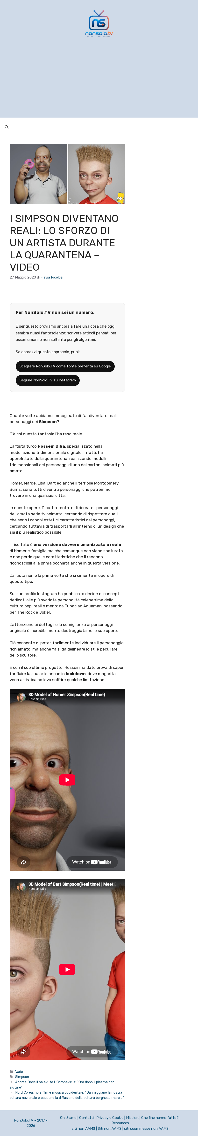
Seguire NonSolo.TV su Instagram (48, 380)
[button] (6, 127)
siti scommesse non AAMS (146, 1128)
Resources (120, 1123)
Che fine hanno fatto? (160, 1118)
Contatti (86, 1118)
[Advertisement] (99, 84)
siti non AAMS (83, 1128)
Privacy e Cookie (109, 1118)
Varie (19, 1072)
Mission (132, 1118)
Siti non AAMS (109, 1128)
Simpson (22, 1077)
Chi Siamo (68, 1118)
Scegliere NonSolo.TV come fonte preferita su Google (65, 366)
